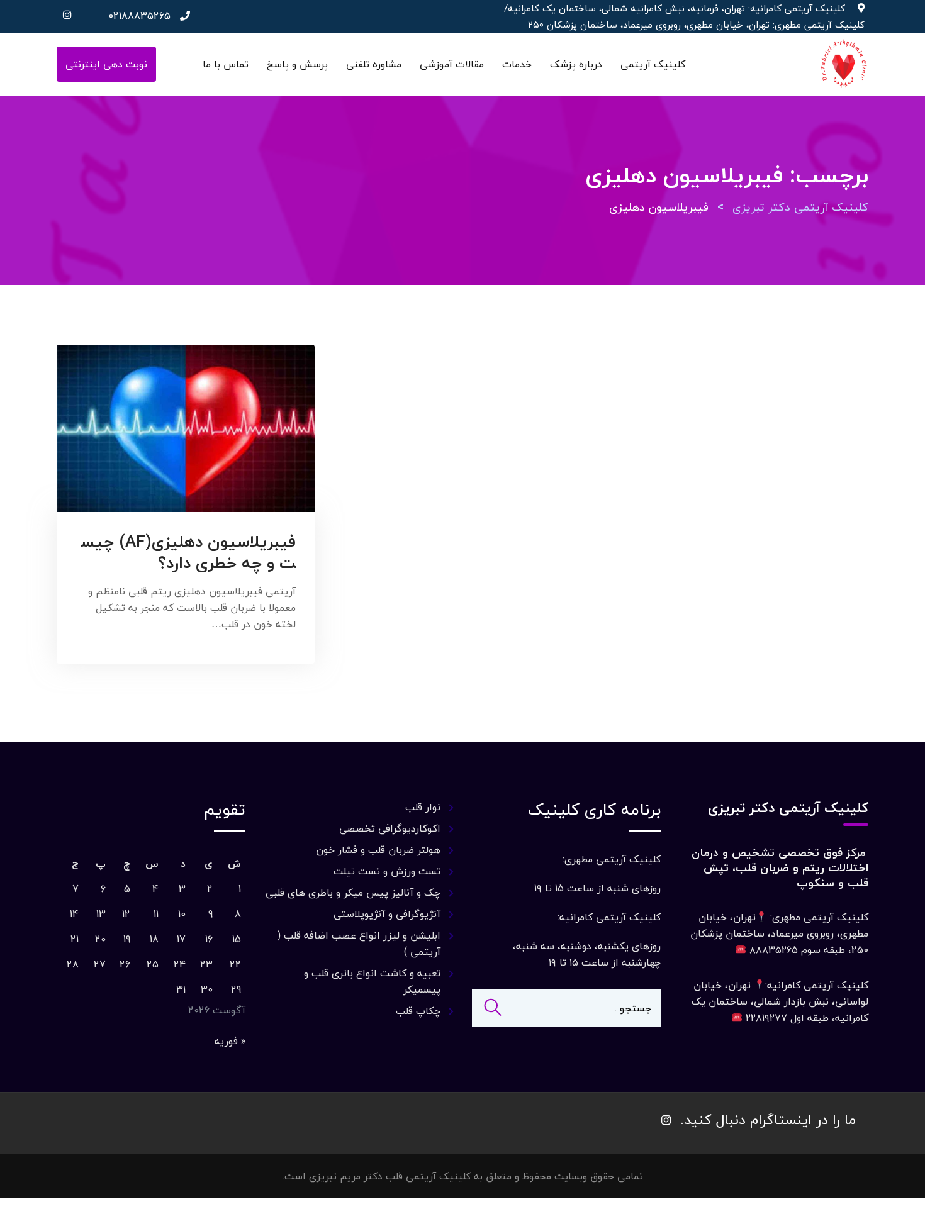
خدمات (517, 64)
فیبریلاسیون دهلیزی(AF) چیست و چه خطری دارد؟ (188, 552)
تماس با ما (226, 64)
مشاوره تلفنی (373, 64)
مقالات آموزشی (452, 64)
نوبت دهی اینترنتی (106, 64)
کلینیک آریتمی (652, 64)
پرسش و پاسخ (297, 64)
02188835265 (139, 16)
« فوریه (230, 1041)
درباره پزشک (576, 64)
